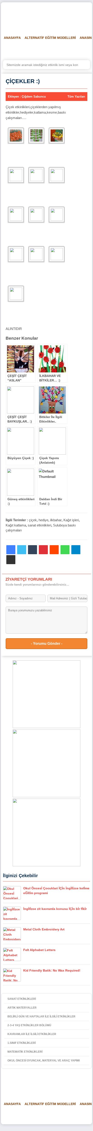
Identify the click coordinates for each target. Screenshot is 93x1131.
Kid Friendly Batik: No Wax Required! (51, 970)
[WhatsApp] (65, 549)
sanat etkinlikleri (39, 525)
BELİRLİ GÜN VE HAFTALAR (22, 49)
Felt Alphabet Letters (39, 950)
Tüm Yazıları (76, 96)
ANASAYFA (12, 38)
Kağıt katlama (16, 525)
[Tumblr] (32, 549)
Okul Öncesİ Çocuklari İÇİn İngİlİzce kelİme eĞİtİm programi (56, 890)
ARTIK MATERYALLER (22, 1007)
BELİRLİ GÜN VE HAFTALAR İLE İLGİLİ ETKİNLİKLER (41, 1016)
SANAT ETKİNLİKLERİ (21, 998)
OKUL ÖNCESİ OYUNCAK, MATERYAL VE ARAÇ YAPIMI (43, 1060)
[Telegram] (75, 549)
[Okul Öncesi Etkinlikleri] (26, 16)
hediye (43, 520)
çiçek (33, 520)
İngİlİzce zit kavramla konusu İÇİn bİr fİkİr (55, 909)
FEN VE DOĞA (60, 49)
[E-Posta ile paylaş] (10, 559)
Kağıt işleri (71, 520)
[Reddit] (54, 549)
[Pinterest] (43, 549)
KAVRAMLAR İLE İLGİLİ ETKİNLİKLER (31, 1034)
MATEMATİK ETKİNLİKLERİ (24, 1051)
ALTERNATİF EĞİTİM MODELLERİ (50, 38)
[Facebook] (10, 549)
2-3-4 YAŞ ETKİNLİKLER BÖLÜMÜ (29, 1025)
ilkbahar (56, 520)
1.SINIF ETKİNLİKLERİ (21, 1043)
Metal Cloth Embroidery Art (44, 929)
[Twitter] (21, 549)
